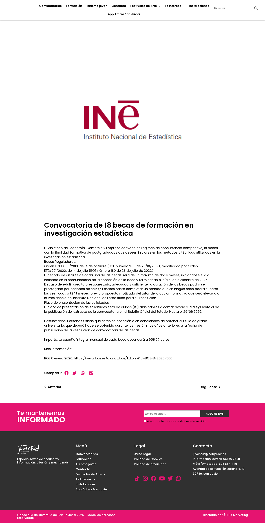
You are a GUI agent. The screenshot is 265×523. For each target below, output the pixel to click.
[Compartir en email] (91, 373)
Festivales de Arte (143, 6)
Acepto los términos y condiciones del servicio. (176, 421)
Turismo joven (96, 6)
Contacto (119, 6)
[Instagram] (145, 478)
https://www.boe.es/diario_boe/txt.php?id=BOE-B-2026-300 (123, 358)
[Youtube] (162, 478)
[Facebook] (153, 478)
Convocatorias (50, 6)
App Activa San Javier (124, 14)
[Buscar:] (234, 8)
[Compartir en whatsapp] (83, 373)
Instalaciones (199, 6)
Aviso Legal (142, 454)
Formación (74, 6)
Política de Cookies (148, 459)
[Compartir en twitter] (74, 373)
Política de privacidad (150, 464)
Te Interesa (173, 6)
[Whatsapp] (178, 478)
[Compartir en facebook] (66, 373)
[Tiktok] (137, 478)
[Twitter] (170, 478)
